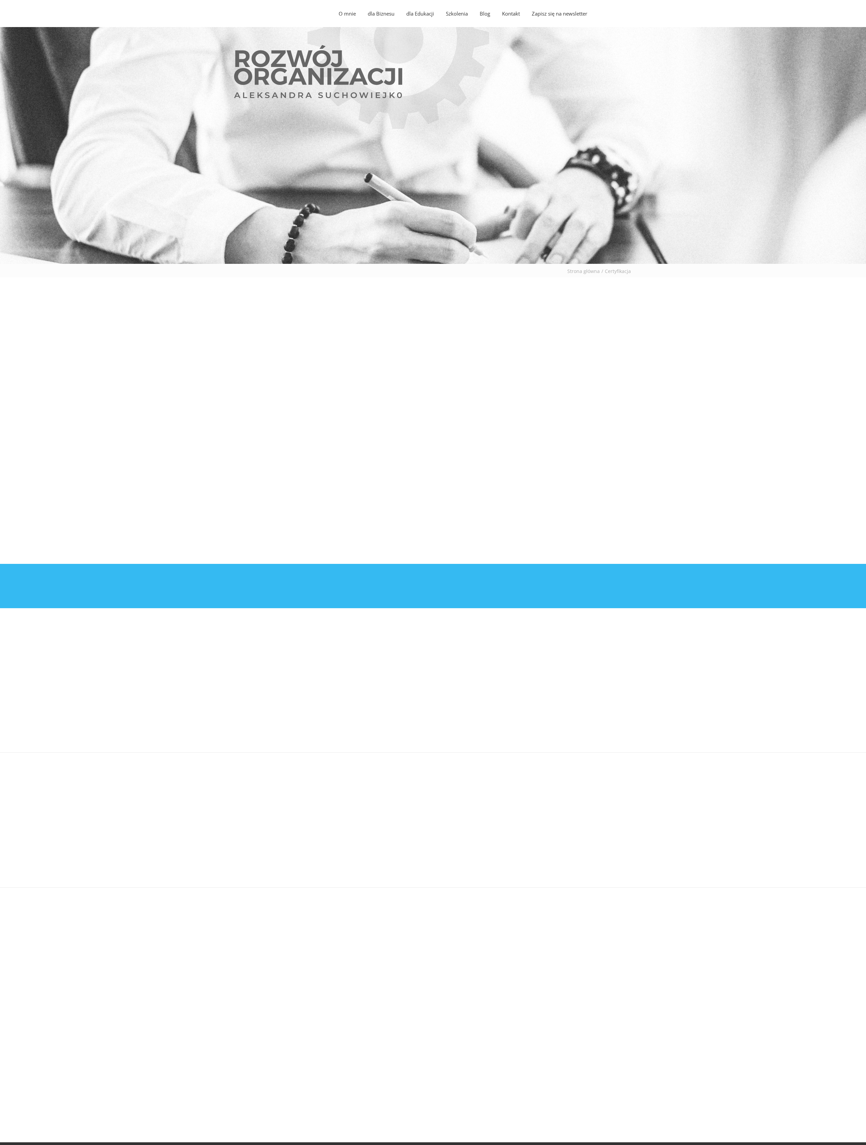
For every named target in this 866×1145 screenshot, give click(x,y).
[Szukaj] (617, 13)
